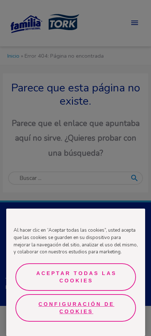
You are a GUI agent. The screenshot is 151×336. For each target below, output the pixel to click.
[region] (75, 272)
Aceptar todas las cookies (76, 276)
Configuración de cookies (76, 307)
